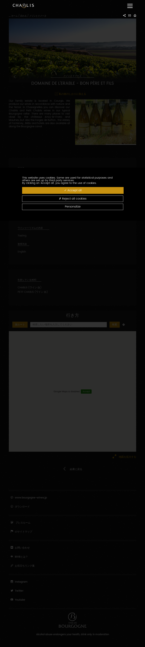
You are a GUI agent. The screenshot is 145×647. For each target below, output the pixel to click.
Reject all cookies (73, 198)
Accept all (74, 190)
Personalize (73, 206)
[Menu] (130, 6)
